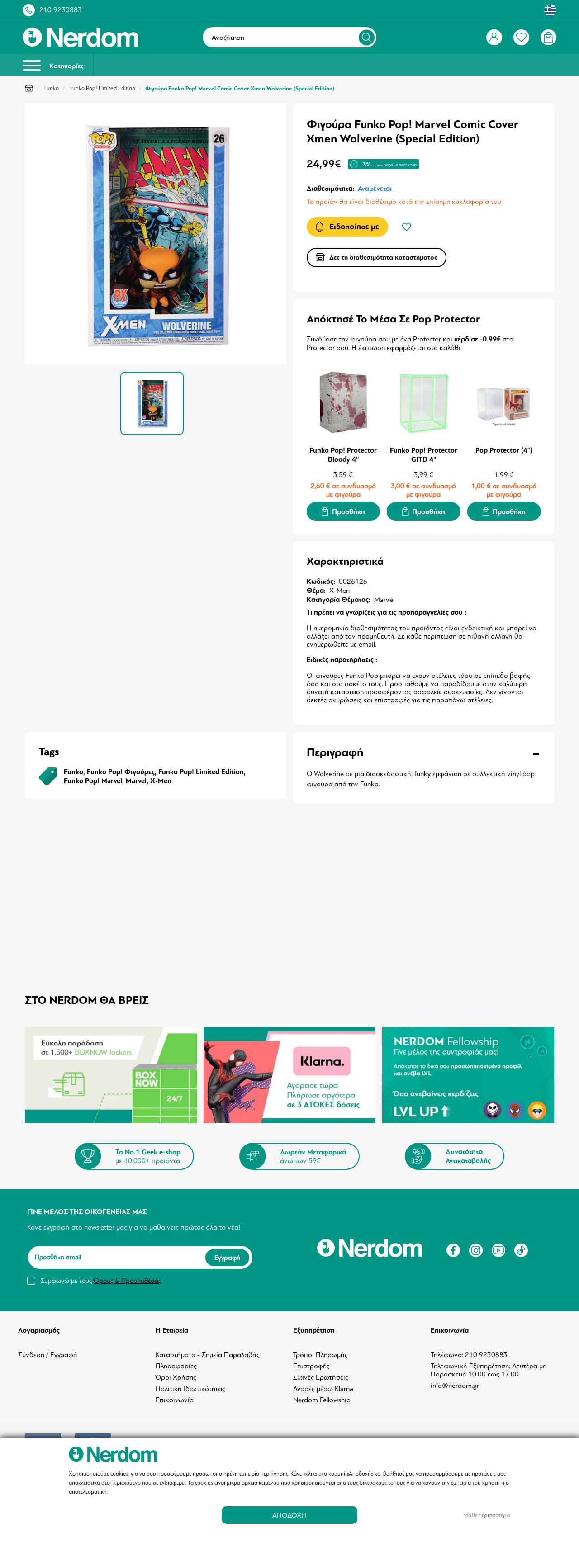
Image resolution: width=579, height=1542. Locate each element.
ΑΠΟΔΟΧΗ (289, 1515)
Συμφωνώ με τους (101, 1281)
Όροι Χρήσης (176, 1377)
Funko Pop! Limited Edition (102, 88)
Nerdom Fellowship (322, 1400)
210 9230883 (60, 10)
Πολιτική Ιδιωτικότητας (190, 1389)
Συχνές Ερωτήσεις (320, 1377)
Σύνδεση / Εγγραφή (47, 1355)
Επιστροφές (311, 1366)
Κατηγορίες (65, 66)
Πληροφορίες (176, 1366)
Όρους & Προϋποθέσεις (127, 1281)
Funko (51, 88)
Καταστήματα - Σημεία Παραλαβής (208, 1355)
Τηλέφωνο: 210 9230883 (469, 1355)
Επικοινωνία (175, 1400)
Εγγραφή (227, 1257)
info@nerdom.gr (455, 1385)
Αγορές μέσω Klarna (323, 1389)
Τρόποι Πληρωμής (320, 1355)
